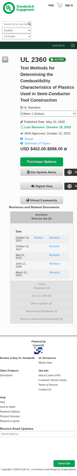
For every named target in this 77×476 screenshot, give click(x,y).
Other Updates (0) (41, 303)
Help (51, 5)
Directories (6, 375)
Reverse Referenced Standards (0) (41, 319)
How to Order (7, 406)
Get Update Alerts (43, 172)
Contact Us (44, 389)
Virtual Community (43, 200)
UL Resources (47, 358)
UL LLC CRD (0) (41, 295)
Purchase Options (41, 162)
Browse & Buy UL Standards (17, 358)
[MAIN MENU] (70, 45)
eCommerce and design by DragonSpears (54, 469)
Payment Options (10, 411)
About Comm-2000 (49, 375)
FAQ (2, 402)
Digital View (44, 186)
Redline (38, 237)
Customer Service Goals (52, 380)
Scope (29, 138)
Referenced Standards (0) (41, 311)
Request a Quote (10, 421)
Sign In (69, 5)
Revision (54, 237)
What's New (45, 362)
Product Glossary (10, 416)
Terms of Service (48, 384)
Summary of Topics (37, 143)
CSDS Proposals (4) (42, 286)
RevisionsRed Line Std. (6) (42, 216)
